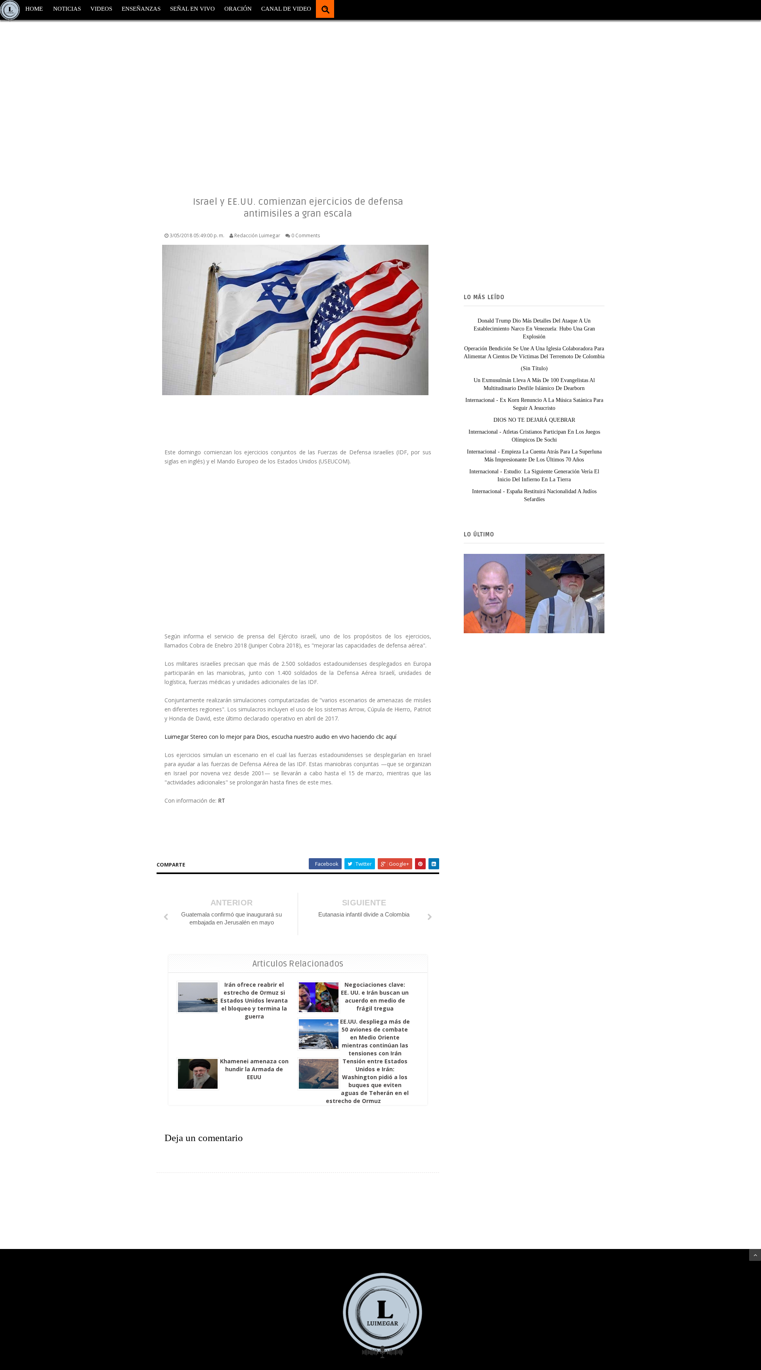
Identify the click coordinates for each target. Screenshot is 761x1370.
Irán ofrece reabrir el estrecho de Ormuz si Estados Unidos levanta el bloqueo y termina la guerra (254, 1000)
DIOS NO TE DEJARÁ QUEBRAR (534, 420)
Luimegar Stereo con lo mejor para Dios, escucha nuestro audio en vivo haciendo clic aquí (280, 736)
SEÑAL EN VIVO (192, 9)
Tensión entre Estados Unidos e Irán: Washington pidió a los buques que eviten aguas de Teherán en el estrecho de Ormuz (367, 1081)
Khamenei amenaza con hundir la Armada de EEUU (254, 1069)
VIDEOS (101, 9)
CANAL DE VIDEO (286, 9)
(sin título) (534, 368)
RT (221, 800)
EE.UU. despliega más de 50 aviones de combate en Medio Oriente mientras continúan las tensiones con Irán (375, 1037)
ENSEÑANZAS (141, 9)
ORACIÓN (238, 9)
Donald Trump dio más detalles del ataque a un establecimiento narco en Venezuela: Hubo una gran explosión (534, 329)
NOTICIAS (67, 9)
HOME (34, 9)
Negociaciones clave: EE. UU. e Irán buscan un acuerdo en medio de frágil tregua (375, 996)
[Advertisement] (238, 99)
